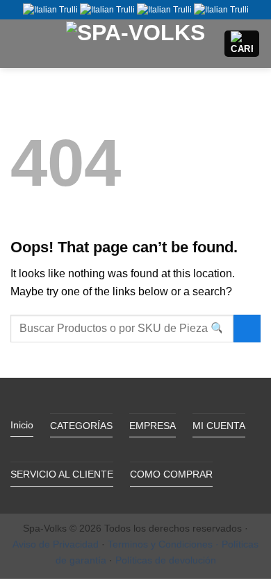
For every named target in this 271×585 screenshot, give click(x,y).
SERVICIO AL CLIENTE (61, 474)
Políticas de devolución (165, 560)
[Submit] (247, 328)
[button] (18, 43)
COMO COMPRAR (171, 474)
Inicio (21, 424)
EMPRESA (152, 425)
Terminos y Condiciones (160, 544)
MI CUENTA (218, 425)
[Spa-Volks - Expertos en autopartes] (135, 43)
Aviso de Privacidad (56, 544)
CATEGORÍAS (81, 425)
